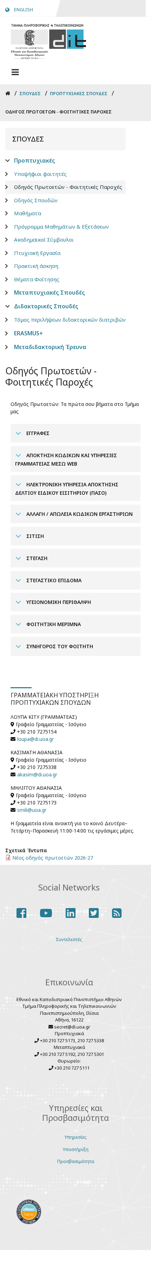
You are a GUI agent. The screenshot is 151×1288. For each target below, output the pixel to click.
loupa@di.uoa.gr (35, 739)
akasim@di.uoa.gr (37, 774)
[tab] (75, 433)
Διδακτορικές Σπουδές (46, 306)
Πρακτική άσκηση (36, 265)
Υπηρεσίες (76, 1137)
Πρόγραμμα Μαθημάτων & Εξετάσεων (61, 226)
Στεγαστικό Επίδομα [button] (53, 580)
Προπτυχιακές (34, 160)
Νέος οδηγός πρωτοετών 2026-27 (52, 857)
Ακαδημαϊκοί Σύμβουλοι (44, 239)
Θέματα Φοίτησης (36, 279)
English (23, 9)
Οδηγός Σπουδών (36, 200)
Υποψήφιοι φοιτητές (40, 173)
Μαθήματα (27, 213)
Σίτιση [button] (34, 536)
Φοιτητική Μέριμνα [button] (53, 624)
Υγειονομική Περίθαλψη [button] (58, 602)
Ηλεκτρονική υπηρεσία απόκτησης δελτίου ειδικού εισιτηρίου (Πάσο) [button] (66, 488)
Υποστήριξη (75, 1149)
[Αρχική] (48, 40)
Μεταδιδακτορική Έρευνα (50, 347)
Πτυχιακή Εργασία (37, 252)
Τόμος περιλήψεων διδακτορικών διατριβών (70, 319)
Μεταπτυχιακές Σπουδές (49, 292)
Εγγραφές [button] (37, 433)
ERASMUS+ (28, 333)
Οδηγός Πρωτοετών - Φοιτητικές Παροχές (68, 186)
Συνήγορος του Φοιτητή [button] (59, 646)
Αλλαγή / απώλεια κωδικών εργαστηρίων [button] (79, 514)
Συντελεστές (69, 939)
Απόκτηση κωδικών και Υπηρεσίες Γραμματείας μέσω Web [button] (66, 459)
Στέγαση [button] (36, 558)
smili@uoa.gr (31, 810)
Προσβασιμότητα (75, 1161)
